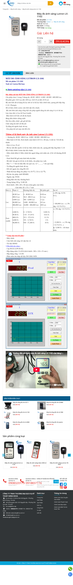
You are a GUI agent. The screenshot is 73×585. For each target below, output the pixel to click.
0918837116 (34, 483)
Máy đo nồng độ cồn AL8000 (54, 402)
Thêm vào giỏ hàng (62, 41)
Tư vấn (39, 510)
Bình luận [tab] (30, 73)
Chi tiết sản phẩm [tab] (13, 73)
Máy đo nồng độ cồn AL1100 (21, 412)
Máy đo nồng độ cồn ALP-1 (21, 402)
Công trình (40, 508)
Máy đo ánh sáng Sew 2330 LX (36, 463)
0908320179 (16, 483)
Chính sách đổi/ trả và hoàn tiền (60, 508)
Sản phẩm (40, 503)
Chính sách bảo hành (60, 504)
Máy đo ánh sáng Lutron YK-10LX (59, 463)
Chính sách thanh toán (61, 502)
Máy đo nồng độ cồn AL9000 (21, 422)
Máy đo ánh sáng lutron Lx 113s (14, 463)
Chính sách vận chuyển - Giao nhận (61, 498)
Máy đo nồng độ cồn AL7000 (54, 412)
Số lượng (40, 38)
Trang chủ (40, 497)
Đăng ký (57, 482)
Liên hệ (39, 513)
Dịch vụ (39, 505)
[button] (34, 14)
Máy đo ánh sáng (15, 9)
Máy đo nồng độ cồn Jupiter (54, 422)
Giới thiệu (40, 500)
